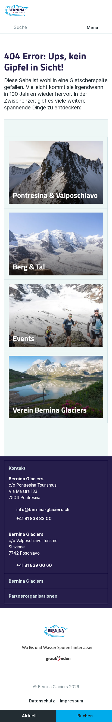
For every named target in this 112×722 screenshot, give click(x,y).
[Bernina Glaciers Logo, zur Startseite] (24, 10)
